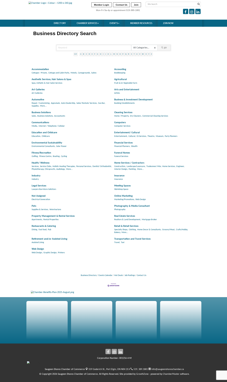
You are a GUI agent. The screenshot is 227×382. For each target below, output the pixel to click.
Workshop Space (121, 189)
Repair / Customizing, (41, 103)
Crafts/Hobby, (182, 230)
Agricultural (120, 79)
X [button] (146, 54)
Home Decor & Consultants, (149, 230)
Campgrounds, (84, 73)
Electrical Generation (41, 199)
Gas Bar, (101, 103)
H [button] (100, 54)
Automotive (38, 99)
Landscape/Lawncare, (136, 166)
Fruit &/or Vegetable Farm (125, 83)
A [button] (80, 54)
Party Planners (171, 136)
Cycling (64, 156)
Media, (35, 126)
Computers (120, 122)
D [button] (89, 54)
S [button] (131, 54)
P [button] (122, 54)
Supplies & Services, (40, 210)
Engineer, (180, 166)
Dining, (35, 230)
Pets (34, 206)
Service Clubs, (46, 166)
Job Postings (130, 275)
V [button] (139, 54)
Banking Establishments (124, 103)
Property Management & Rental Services (53, 216)
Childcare (46, 136)
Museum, (160, 136)
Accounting (120, 69)
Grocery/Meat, (168, 230)
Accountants (59, 116)
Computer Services (122, 126)
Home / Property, (121, 116)
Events (114, 23)
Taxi (122, 242)
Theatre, (151, 136)
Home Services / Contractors (129, 163)
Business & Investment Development (133, 99)
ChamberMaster (171, 374)
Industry (36, 176)
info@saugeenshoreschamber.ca (167, 369)
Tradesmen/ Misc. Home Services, (161, 166)
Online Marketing (123, 196)
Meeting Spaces (122, 186)
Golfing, (35, 156)
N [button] (117, 54)
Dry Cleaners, (136, 116)
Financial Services (123, 143)
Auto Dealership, (68, 103)
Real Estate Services (124, 216)
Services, (35, 166)
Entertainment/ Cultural (127, 132)
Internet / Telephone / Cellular (52, 126)
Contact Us (141, 275)
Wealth (134, 146)
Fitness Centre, (45, 156)
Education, (36, 136)
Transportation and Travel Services (132, 239)
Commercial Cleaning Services (155, 116)
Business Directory (89, 275)
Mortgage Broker (149, 220)
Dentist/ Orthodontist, (102, 166)
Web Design (140, 199)
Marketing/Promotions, (124, 199)
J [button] (105, 54)
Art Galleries (38, 89)
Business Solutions (41, 112)
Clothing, (133, 230)
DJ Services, (142, 136)
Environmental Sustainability (47, 143)
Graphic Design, (50, 253)
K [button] (108, 54)
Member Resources (141, 23)
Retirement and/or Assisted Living (49, 239)
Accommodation (40, 69)
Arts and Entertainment (126, 89)
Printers (61, 253)
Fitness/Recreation (41, 153)
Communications (40, 122)
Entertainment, (121, 136)
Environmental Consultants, (43, 146)
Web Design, (37, 253)
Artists (117, 93)
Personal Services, (84, 166)
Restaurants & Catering (44, 226)
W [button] (143, 54)
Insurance (119, 176)
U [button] (136, 54)
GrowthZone (142, 374)
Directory (60, 23)
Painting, (132, 169)
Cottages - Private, (40, 73)
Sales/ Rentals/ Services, (86, 103)
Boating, (56, 156)
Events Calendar (105, 275)
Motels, (74, 73)
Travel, (117, 242)
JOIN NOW (168, 23)
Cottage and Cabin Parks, (59, 73)
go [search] (165, 47)
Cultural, (132, 136)
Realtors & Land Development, (127, 220)
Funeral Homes (122, 153)
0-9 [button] (75, 54)
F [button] (94, 54)
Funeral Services (121, 156)
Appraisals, (55, 103)
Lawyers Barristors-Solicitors (44, 189)
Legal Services (39, 186)
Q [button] (125, 54)
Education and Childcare (44, 132)
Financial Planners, (122, 146)
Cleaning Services (123, 112)
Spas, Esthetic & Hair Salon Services (47, 83)
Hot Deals (118, 275)
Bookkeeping (119, 73)
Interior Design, (121, 169)
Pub (49, 230)
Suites (93, 73)
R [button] (128, 54)
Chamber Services (87, 23)
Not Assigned (39, 196)
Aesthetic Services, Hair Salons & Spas (51, 79)
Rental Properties (51, 220)
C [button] (86, 54)
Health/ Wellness (40, 163)
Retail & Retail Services (126, 226)
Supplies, (35, 106)
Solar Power (61, 146)
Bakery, (117, 232)
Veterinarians (55, 210)
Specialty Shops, (121, 230)
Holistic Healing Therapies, (64, 166)
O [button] (120, 54)
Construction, (120, 166)
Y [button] (148, 54)
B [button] (83, 54)
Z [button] (151, 54)
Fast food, (43, 230)
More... (43, 106)
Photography (119, 210)
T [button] (134, 54)
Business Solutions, (45, 116)
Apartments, (37, 220)
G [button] (97, 54)
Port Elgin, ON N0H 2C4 (109, 369)
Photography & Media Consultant (132, 206)
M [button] (114, 54)
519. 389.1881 (140, 369)
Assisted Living (38, 242)
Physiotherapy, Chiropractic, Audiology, (48, 169)
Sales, (34, 116)
